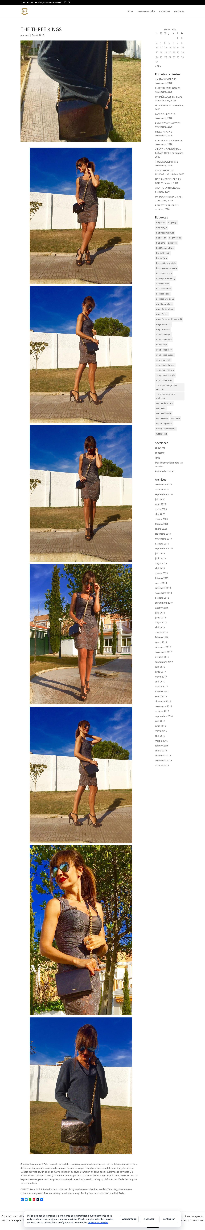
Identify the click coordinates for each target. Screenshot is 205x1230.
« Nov (158, 66)
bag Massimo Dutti (165, 232)
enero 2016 (161, 750)
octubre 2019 (162, 543)
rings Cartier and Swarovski (169, 319)
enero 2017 (161, 696)
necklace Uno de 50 (165, 299)
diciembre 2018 (163, 587)
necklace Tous (162, 293)
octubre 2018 (162, 597)
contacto (179, 11)
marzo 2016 (161, 740)
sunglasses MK (163, 360)
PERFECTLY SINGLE (165, 205)
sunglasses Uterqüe (165, 375)
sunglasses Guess (164, 355)
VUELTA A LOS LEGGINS (168, 140)
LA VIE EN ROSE (163, 114)
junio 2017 (160, 671)
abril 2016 (160, 735)
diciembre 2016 (163, 701)
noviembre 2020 (163, 484)
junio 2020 (160, 504)
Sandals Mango (163, 334)
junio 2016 (160, 725)
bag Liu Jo (172, 222)
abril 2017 (160, 681)
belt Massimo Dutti (165, 248)
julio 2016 (160, 720)
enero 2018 (161, 642)
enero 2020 (161, 528)
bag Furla (160, 222)
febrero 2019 (161, 578)
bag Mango (161, 227)
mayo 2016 (161, 730)
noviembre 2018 (163, 592)
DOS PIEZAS (161, 105)
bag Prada (161, 237)
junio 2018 (160, 617)
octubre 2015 (162, 765)
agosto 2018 (161, 607)
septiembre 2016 (164, 716)
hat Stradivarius (163, 288)
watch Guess (162, 418)
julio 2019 (160, 553)
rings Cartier (162, 314)
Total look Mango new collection (166, 387)
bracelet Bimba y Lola (166, 263)
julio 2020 (160, 499)
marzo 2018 (161, 632)
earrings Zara (162, 283)
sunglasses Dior (164, 349)
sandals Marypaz (164, 339)
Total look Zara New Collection (165, 396)
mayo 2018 (161, 622)
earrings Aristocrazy (165, 278)
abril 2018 (160, 627)
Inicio (130, 11)
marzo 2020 (161, 518)
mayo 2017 (161, 676)
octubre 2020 (162, 489)
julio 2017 (160, 666)
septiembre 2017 (164, 661)
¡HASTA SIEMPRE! (164, 79)
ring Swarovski (163, 329)
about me (164, 11)
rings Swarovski (163, 324)
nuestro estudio (146, 11)
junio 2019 (160, 558)
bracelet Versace (164, 273)
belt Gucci (172, 243)
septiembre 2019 (164, 548)
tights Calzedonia (164, 380)
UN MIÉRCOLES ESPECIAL (168, 96)
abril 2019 (160, 568)
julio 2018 (160, 612)
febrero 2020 (161, 523)
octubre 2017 (162, 656)
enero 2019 (161, 583)
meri (27, 35)
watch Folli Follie (163, 413)
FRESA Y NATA (162, 131)
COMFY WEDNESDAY (166, 122)
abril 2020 (160, 514)
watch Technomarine (166, 428)
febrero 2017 (161, 691)
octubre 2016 (162, 711)
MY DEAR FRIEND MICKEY (169, 196)
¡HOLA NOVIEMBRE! (165, 161)
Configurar (169, 1219)
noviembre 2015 (163, 760)
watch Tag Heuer (164, 423)
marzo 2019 (161, 573)
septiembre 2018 (164, 602)
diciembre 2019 (163, 533)
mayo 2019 (161, 563)
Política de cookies (165, 471)
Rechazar (149, 1219)
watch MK (175, 418)
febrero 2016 (161, 745)
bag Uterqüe (175, 237)
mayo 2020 (161, 509)
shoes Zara (161, 344)
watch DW (160, 408)
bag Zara (160, 243)
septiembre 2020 (164, 494)
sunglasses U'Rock (165, 370)
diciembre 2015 (163, 755)
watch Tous (161, 433)
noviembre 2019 (163, 538)
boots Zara (161, 258)
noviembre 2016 (163, 706)
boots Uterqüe (163, 253)
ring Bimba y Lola (164, 304)
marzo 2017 (161, 686)
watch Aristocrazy (164, 403)
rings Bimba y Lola (164, 309)
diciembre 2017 (163, 647)
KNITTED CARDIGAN (166, 87)
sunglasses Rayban (165, 365)
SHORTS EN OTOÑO (166, 187)
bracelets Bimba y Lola (166, 268)
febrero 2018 (161, 637)
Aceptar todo (129, 1219)
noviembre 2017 (163, 651)
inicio (157, 457)
